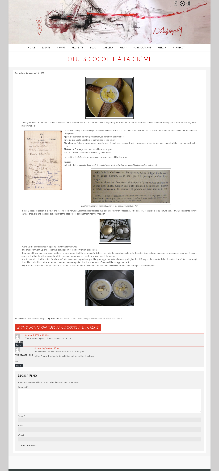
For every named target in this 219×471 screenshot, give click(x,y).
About (61, 48)
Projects (77, 48)
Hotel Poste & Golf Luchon (70, 318)
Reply (18, 345)
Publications (142, 48)
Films (123, 48)
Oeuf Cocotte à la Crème (110, 318)
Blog (93, 48)
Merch (162, 48)
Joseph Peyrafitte (91, 318)
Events (46, 48)
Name (21, 416)
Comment (23, 387)
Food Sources (33, 318)
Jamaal (19, 341)
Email (21, 425)
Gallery (108, 48)
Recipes (43, 318)
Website (21, 435)
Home (31, 48)
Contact (179, 48)
